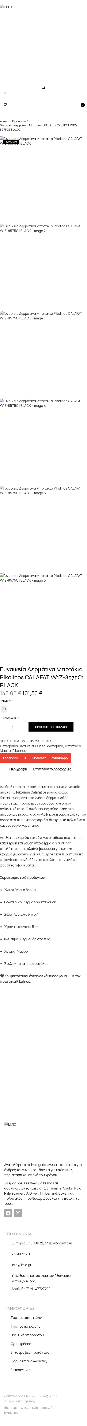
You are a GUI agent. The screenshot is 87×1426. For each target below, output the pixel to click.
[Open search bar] (43, 87)
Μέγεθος (7, 701)
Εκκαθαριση (11, 717)
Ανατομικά (54, 746)
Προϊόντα (19, 121)
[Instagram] (18, 1213)
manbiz (13, 1413)
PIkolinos (19, 750)
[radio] (4, 709)
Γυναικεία (26, 746)
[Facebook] (8, 1213)
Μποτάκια (73, 746)
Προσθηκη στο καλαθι (51, 727)
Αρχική (5, 121)
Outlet (40, 746)
